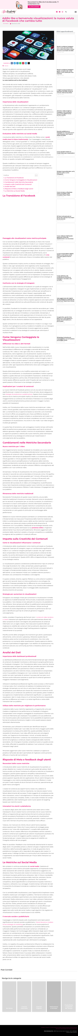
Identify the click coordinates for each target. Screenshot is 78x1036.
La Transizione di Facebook (14, 178)
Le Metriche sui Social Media (15, 191)
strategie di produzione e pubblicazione (18, 394)
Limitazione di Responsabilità (70, 1027)
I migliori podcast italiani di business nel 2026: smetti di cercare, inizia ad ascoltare (65, 91)
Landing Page (74, 1028)
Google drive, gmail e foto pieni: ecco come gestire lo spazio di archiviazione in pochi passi (64, 319)
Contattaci (43, 1027)
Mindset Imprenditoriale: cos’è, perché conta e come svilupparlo (66, 173)
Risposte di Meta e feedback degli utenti (19, 189)
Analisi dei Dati (10, 186)
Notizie (6, 65)
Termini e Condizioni (50, 1027)
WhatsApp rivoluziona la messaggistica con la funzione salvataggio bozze (65, 339)
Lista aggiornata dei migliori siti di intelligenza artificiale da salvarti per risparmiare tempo (65, 299)
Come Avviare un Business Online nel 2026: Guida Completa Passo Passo (64, 193)
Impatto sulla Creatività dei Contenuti (18, 184)
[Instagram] (62, 12)
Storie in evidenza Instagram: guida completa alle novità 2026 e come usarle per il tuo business (65, 71)
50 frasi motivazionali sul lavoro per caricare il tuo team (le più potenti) (65, 217)
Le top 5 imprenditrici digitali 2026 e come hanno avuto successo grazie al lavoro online (65, 256)
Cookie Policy (68, 1028)
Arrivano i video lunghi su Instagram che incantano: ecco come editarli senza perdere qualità (64, 113)
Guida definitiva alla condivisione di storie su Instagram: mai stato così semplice (64, 278)
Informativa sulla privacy (60, 1028)
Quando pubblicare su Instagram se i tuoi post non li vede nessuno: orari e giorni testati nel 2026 (65, 133)
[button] (66, 12)
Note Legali (62, 1027)
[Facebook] (57, 12)
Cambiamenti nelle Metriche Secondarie (19, 182)
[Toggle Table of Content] (35, 175)
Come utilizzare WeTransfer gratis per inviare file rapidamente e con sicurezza (65, 237)
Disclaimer (57, 1027)
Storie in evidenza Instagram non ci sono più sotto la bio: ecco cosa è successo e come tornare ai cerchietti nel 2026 (65, 48)
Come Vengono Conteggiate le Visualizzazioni (21, 180)
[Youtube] (59, 12)
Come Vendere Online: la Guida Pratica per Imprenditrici (66, 152)
